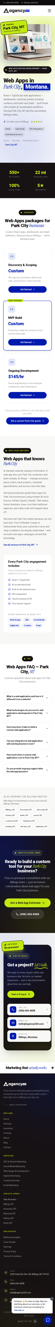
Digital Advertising (12, 1176)
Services (16, 140)
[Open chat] (48, 1320)
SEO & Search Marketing (15, 1161)
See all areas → (11, 1199)
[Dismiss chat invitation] (52, 1298)
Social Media (39, 620)
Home (6, 140)
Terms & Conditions (13, 1256)
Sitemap (7, 1247)
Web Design (15, 620)
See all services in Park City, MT (19, 545)
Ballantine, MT (42, 827)
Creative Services (12, 1180)
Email (38, 625)
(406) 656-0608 (12, 3)
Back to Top (25, 1321)
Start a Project (18, 994)
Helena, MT (10, 815)
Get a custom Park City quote (26, 421)
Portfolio (8, 1133)
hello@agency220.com (20, 1292)
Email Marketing (11, 1185)
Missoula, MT (42, 810)
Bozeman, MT (26, 810)
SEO (27, 620)
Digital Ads (14, 625)
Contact (7, 1147)
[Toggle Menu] (49, 11)
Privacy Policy (10, 1251)
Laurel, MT (37, 815)
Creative (27, 625)
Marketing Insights (12, 1237)
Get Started (26, 289)
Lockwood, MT (11, 821)
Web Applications (31, 140)
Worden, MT (25, 827)
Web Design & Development (16, 1171)
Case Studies (10, 1242)
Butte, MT (24, 815)
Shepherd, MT (29, 821)
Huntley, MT (10, 827)
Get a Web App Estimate (25, 902)
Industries (8, 1128)
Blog (6, 1142)
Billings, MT (10, 810)
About (6, 1138)
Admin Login (29, 1316)
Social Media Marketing (14, 1166)
